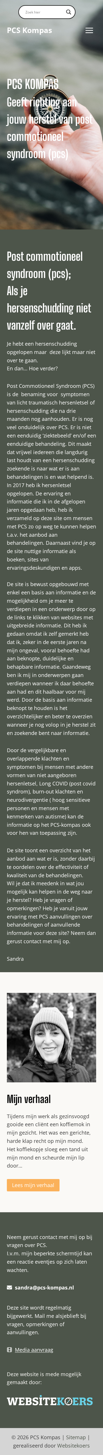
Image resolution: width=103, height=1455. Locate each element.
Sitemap (76, 1437)
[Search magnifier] (69, 12)
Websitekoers (73, 1445)
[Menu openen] (89, 30)
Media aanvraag (34, 1349)
